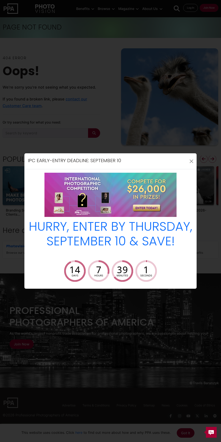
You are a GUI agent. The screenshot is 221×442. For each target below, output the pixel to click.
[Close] (191, 161)
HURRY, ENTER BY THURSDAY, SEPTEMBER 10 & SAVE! (110, 235)
